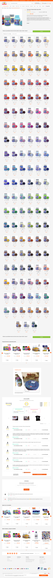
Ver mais (28, 23)
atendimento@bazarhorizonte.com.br (30, 559)
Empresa (8, 558)
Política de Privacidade (9, 560)
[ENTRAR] (38, 3)
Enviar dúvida (26, 489)
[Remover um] (44, 521)
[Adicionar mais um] (44, 357)
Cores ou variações (7, 357)
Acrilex (29, 10)
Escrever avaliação (39, 474)
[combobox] (21, 3)
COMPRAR (41, 31)
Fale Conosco (18, 558)
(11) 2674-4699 (27, 558)
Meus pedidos (45, 3)
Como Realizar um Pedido (42, 558)
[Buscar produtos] (32, 3)
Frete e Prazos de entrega (42, 559)
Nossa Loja (8, 559)
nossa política (15, 575)
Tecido (47, 360)
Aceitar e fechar (43, 575)
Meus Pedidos (41, 560)
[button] (2, 353)
